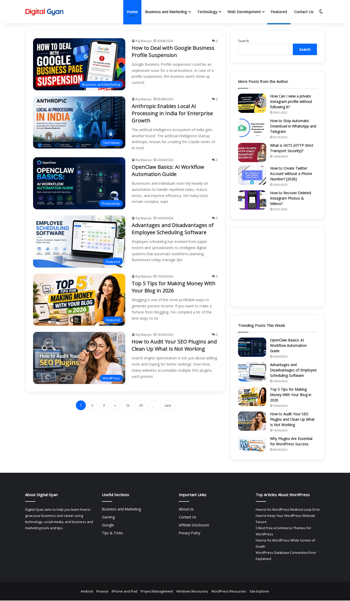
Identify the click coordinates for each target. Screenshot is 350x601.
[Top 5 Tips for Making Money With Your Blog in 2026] (252, 396)
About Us (186, 509)
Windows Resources (192, 591)
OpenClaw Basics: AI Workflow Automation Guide (168, 170)
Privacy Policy (189, 532)
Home (132, 11)
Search (243, 40)
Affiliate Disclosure (194, 525)
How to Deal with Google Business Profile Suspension (173, 51)
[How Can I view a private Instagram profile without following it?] (252, 103)
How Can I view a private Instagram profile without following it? (291, 101)
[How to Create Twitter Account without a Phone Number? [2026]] (252, 175)
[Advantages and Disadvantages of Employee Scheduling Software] (252, 371)
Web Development (244, 11)
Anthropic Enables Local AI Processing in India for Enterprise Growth (172, 113)
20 (141, 405)
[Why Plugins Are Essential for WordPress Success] (252, 444)
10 (127, 405)
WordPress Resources (228, 591)
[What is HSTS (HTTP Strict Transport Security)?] (252, 152)
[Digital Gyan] (44, 12)
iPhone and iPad (124, 591)
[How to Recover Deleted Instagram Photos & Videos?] (252, 200)
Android (87, 591)
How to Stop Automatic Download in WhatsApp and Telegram (293, 126)
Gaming (108, 517)
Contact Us (304, 11)
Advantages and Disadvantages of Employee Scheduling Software (173, 229)
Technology (207, 11)
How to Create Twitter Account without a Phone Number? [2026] (291, 173)
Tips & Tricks (112, 532)
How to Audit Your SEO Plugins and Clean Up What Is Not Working (174, 345)
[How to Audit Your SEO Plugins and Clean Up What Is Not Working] (252, 421)
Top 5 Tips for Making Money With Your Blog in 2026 (173, 287)
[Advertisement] (277, 267)
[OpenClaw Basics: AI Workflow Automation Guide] (252, 347)
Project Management (157, 591)
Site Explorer (259, 591)
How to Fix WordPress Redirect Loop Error (288, 509)
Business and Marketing (166, 11)
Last (167, 405)
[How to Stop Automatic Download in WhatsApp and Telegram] (252, 127)
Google (108, 525)
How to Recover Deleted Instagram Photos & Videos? (290, 198)
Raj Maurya (143, 41)
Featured (279, 11)
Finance (102, 591)
